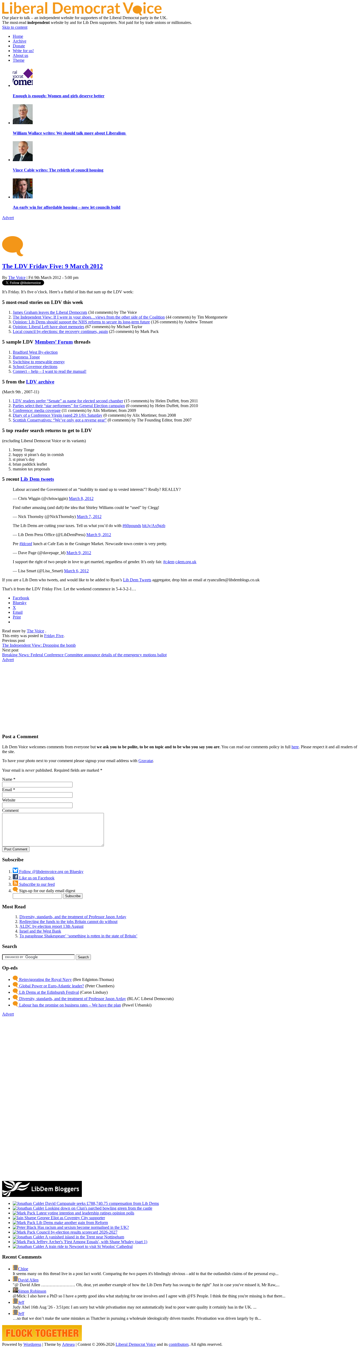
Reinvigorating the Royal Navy (45, 979)
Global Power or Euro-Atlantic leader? (51, 986)
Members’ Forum (54, 342)
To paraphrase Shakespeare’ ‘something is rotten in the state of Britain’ (78, 936)
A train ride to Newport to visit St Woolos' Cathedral (88, 1246)
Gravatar (145, 760)
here (295, 747)
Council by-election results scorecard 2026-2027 (76, 1232)
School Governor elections (35, 366)
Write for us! (23, 50)
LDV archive (40, 382)
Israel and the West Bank (40, 931)
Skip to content (14, 27)
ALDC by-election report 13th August (51, 926)
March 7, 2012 (89, 516)
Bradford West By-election (35, 352)
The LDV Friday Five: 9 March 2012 (52, 266)
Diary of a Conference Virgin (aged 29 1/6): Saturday (57, 415)
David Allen (28, 1280)
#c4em (168, 561)
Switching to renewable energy (39, 362)
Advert (8, 217)
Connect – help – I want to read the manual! (49, 371)
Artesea (68, 1344)
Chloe (23, 1269)
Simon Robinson (32, 1291)
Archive (19, 41)
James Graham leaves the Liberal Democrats (50, 312)
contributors (179, 1344)
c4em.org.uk (185, 561)
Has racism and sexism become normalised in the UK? (82, 1227)
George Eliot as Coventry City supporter (70, 1218)
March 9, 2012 (98, 534)
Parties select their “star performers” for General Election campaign (69, 405)
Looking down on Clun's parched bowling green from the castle (98, 1208)
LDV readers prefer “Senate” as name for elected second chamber (68, 401)
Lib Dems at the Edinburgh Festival (48, 992)
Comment (10, 810)
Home (18, 36)
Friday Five (54, 635)
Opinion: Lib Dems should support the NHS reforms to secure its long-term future (81, 322)
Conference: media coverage (37, 410)
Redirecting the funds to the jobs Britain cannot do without (68, 921)
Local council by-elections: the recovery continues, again (60, 331)
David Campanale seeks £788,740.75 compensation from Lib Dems (101, 1203)
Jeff (21, 1302)
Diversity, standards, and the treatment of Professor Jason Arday (72, 916)
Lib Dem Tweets (137, 580)
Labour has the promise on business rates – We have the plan (69, 1005)
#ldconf (25, 543)
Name (7, 779)
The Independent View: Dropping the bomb (39, 645)
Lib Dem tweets (37, 479)
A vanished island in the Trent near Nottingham (84, 1237)
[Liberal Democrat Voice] (82, 14)
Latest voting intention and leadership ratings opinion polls (84, 1213)
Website (8, 800)
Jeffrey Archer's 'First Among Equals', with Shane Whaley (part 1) (91, 1241)
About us (20, 55)
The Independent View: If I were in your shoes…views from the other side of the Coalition (89, 317)
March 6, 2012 (76, 571)
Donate (19, 46)
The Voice (17, 277)
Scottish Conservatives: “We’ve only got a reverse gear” (60, 420)
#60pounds (132, 525)
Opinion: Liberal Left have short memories (48, 326)
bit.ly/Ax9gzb (153, 525)
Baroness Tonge (26, 357)
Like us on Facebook (36, 878)
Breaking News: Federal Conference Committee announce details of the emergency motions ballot (84, 655)
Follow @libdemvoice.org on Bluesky (50, 871)
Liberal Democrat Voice (136, 1344)
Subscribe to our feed (36, 884)
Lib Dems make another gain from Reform (71, 1222)
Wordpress (32, 1344)
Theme (18, 60)
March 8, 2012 (81, 498)
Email (7, 789)
